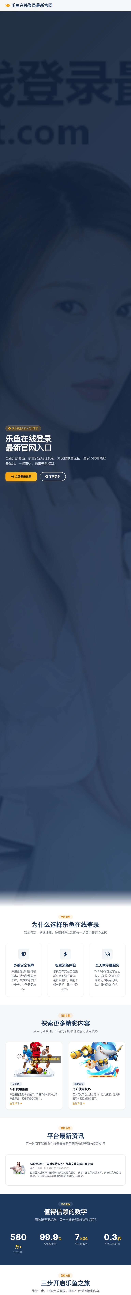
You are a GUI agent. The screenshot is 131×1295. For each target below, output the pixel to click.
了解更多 (54, 476)
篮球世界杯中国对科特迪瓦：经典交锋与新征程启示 (61, 1164)
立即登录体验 (23, 476)
